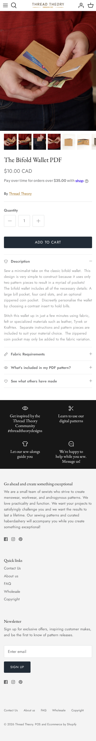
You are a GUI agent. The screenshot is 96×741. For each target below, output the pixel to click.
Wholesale (12, 591)
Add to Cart (48, 242)
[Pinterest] (20, 539)
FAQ (7, 583)
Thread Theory (20, 193)
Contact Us (12, 568)
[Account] (79, 5)
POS (38, 724)
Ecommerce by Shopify (61, 724)
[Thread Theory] (48, 5)
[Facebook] (6, 539)
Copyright (12, 599)
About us (11, 576)
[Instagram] (13, 539)
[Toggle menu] (5, 5)
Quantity (11, 210)
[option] (48, 71)
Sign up (17, 667)
